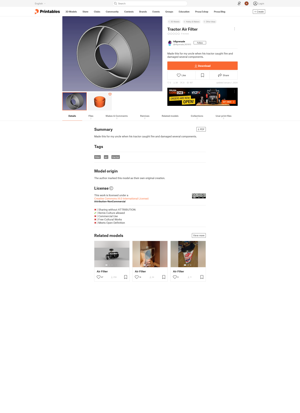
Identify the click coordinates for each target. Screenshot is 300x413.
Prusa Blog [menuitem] (219, 11)
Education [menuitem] (184, 11)
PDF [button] (202, 129)
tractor (115, 157)
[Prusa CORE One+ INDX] (202, 97)
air (106, 157)
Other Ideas (210, 21)
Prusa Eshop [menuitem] (201, 11)
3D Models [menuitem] (71, 11)
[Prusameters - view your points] (247, 3)
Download (204, 65)
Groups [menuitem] (169, 11)
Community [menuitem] (112, 11)
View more (199, 235)
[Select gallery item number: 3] (112, 265)
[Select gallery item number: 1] (106, 265)
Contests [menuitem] (129, 11)
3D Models (175, 21)
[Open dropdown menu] (234, 29)
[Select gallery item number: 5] (116, 265)
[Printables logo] (47, 11)
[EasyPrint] (239, 3)
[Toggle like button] (98, 277)
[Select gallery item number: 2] (109, 265)
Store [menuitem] (85, 11)
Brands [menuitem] (143, 11)
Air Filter (102, 271)
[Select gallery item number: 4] (114, 265)
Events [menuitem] (156, 11)
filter (97, 157)
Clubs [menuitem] (97, 11)
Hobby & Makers (193, 21)
